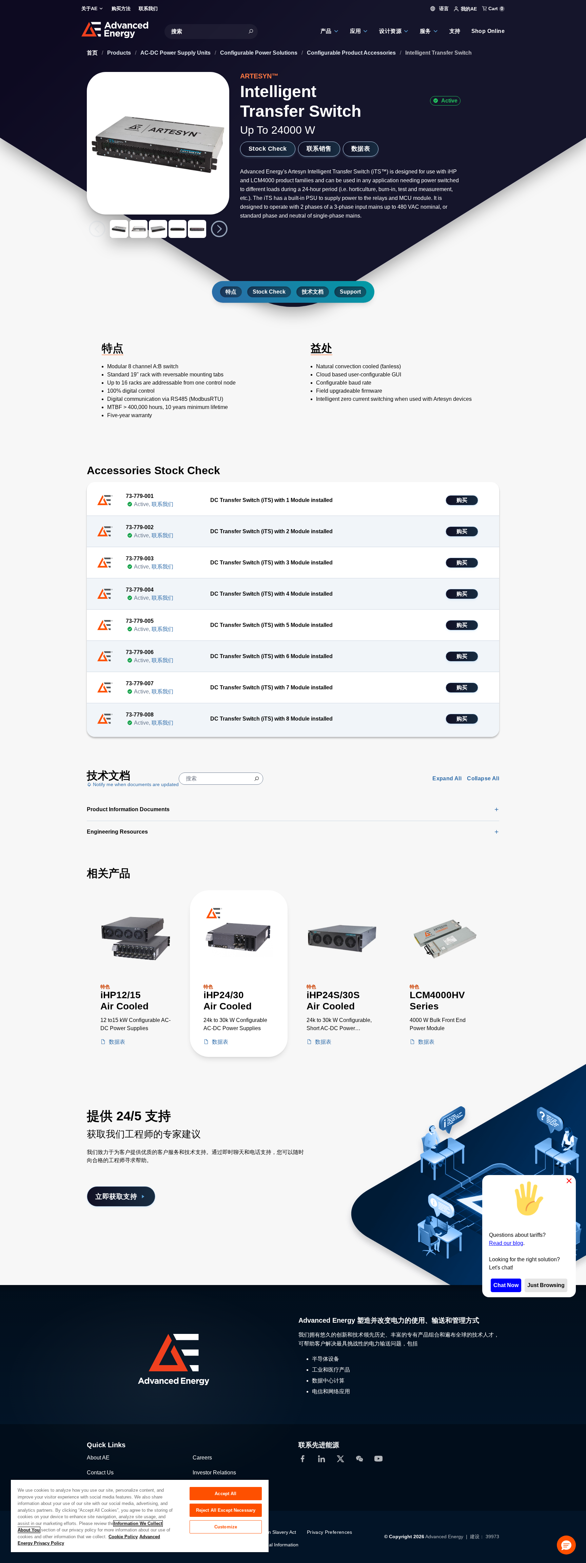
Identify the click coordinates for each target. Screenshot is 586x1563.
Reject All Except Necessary (226, 1510)
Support (350, 292)
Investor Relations (214, 1472)
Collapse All (483, 778)
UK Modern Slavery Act (271, 1532)
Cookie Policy (123, 1536)
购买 (462, 500)
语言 (443, 8)
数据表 (360, 148)
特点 (231, 292)
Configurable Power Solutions (259, 53)
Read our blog (506, 1243)
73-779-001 (140, 496)
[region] (140, 1515)
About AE (98, 1457)
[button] (566, 1545)
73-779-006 (140, 652)
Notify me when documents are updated (135, 784)
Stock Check (268, 148)
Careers (202, 1457)
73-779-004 (140, 590)
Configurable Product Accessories (352, 53)
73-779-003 (140, 558)
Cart (495, 8)
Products (119, 53)
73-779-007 (140, 683)
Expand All (447, 778)
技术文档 (313, 292)
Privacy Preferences (329, 1532)
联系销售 (319, 148)
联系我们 (162, 504)
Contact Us (100, 1472)
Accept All (225, 1493)
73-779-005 (140, 621)
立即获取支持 (116, 1196)
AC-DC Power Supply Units (176, 53)
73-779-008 (140, 715)
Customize (225, 1526)
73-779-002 (140, 527)
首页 (93, 53)
